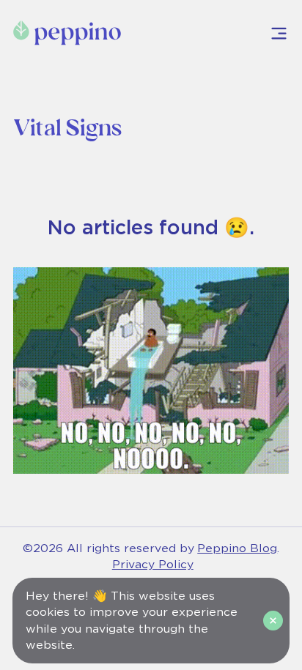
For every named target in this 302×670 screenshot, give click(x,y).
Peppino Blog (237, 548)
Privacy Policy (153, 564)
